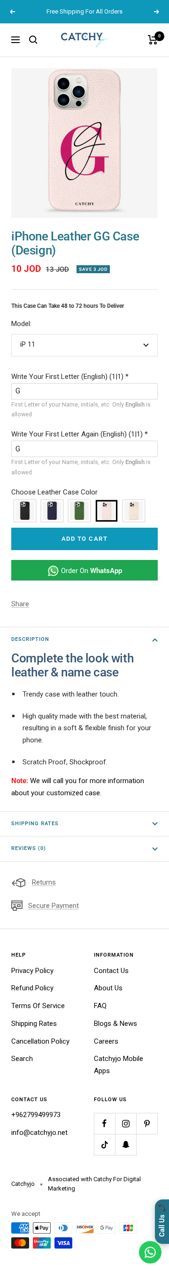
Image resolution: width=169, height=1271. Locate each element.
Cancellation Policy (40, 1041)
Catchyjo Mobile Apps (118, 1064)
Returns (44, 882)
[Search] (33, 40)
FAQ (100, 1006)
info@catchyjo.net (39, 1132)
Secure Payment (53, 905)
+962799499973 (36, 1115)
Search (22, 1058)
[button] (84, 377)
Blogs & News (115, 1023)
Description (30, 639)
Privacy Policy (32, 970)
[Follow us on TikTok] (104, 1144)
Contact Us (111, 970)
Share (20, 604)
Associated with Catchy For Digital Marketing (94, 1184)
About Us (108, 988)
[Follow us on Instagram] (125, 1123)
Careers (106, 1041)
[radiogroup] (84, 511)
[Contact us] (150, 1252)
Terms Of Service (38, 1006)
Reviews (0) (28, 848)
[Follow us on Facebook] (104, 1123)
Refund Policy (32, 988)
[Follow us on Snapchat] (125, 1144)
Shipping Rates (35, 824)
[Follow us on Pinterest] (146, 1123)
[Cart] (153, 39)
